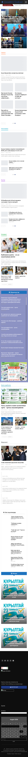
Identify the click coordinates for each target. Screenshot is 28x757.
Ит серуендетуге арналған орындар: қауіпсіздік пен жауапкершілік (11, 314)
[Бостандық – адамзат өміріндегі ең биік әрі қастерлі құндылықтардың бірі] (21, 87)
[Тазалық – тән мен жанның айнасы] (21, 421)
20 (14, 734)
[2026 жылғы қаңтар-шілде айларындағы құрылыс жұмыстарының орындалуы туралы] (4, 169)
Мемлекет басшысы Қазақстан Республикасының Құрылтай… (20, 46)
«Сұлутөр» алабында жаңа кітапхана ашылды (7, 45)
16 (25, 731)
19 (10, 734)
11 (6, 731)
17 (3, 734)
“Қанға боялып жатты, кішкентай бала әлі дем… (17, 517)
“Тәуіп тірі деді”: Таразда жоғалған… (18, 530)
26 (10, 736)
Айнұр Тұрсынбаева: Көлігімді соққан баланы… (18, 544)
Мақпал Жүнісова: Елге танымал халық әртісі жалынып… (17, 538)
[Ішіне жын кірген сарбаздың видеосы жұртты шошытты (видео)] (6, 552)
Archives (3, 710)
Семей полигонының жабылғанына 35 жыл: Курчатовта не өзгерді (11, 335)
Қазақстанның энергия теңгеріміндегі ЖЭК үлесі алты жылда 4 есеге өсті (12, 149)
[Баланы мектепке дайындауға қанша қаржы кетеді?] (4, 220)
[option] (14, 87)
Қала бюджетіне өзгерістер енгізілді (12, 73)
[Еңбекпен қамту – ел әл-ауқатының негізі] (14, 245)
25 (6, 736)
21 (17, 734)
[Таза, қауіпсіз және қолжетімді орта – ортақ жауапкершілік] (14, 396)
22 (21, 734)
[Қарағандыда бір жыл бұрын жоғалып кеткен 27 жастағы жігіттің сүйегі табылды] (6, 559)
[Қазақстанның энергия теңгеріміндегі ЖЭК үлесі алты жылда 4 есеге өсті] (14, 139)
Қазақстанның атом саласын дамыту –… (16, 161)
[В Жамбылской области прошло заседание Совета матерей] (14, 191)
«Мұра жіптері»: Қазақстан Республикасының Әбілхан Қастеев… (13, 474)
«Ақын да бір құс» (7, 485)
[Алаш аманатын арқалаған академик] (14, 453)
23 (25, 734)
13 (14, 731)
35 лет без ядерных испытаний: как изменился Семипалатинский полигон (11, 341)
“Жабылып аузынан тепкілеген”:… (16, 524)
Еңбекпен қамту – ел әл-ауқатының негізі (10, 256)
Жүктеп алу (14, 687)
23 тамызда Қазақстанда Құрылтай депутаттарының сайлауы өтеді (14, 619)
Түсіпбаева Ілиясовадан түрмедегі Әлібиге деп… (17, 565)
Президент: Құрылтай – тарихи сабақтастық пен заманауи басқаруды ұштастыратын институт (11, 354)
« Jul (14, 741)
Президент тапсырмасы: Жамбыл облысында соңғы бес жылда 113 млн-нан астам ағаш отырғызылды (13, 19)
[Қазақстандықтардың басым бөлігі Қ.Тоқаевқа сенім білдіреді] (21, 104)
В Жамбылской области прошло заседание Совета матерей (11, 201)
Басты (3, 10)
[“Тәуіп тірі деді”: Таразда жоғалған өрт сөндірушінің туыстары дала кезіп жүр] (6, 531)
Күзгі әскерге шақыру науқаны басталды (12, 347)
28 (17, 736)
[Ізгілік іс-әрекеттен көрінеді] (21, 270)
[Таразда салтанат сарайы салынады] (14, 30)
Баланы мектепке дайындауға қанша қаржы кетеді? (17, 219)
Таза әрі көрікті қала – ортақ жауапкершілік (9, 328)
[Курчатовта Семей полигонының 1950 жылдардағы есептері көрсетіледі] (7, 270)
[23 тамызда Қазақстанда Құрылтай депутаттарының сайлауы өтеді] (14, 612)
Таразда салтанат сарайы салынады (13, 35)
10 (3, 731)
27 (14, 736)
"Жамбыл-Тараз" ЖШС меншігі (14, 753)
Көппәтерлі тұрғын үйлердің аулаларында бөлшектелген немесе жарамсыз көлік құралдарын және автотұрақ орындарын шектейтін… (11, 300)
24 (3, 736)
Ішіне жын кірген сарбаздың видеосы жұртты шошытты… (16, 552)
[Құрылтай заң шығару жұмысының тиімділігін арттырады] (14, 636)
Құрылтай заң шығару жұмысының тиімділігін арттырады (14, 643)
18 (6, 734)
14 (17, 731)
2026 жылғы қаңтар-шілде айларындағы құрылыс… (15, 168)
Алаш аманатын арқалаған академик (12, 462)
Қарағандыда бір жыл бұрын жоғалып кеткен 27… (17, 559)
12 (10, 731)
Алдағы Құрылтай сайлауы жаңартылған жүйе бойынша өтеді (14, 595)
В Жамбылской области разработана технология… (16, 213)
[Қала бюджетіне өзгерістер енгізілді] (14, 63)
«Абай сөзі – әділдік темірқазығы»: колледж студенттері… (12, 495)
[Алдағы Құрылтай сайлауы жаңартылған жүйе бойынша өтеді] (14, 588)
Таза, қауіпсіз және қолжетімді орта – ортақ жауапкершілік (13, 407)
